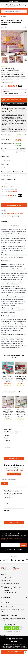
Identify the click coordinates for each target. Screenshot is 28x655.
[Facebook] (0, 560)
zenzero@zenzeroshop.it (11, 583)
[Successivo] (12, 367)
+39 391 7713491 (7, 216)
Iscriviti (23, 545)
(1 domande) (14, 467)
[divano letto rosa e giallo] (5, 59)
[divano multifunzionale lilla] (19, 59)
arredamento (13, 615)
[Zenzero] (14, 568)
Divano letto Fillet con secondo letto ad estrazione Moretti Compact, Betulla (21, 379)
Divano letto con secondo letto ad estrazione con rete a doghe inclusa (21, 413)
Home (4, 16)
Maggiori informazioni (7, 82)
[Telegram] (23, 560)
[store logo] (11, 5)
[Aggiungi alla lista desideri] (26, 27)
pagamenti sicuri (16, 110)
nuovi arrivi (13, 620)
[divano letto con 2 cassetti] (12, 59)
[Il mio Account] (19, 5)
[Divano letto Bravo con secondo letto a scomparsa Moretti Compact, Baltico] (8, 368)
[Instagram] (4, 560)
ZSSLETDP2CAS (8, 409)
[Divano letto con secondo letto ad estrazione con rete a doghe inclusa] (21, 402)
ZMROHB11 (7, 375)
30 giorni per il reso (8, 108)
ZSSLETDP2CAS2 (20, 409)
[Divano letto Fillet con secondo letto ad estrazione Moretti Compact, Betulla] (21, 368)
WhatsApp (7, 580)
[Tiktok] (12, 560)
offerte (15, 610)
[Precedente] (3, 367)
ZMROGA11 (20, 375)
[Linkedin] (27, 560)
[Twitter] (15, 560)
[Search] (3, 11)
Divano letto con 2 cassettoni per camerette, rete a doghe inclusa (8, 413)
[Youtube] (8, 560)
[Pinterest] (19, 560)
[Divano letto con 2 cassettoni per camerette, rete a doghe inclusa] (8, 402)
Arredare (3, 635)
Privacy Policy (20, 549)
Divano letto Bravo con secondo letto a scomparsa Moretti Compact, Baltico (7, 379)
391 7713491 (5, 105)
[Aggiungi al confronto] (4, 210)
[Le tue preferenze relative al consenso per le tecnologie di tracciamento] (25, 652)
